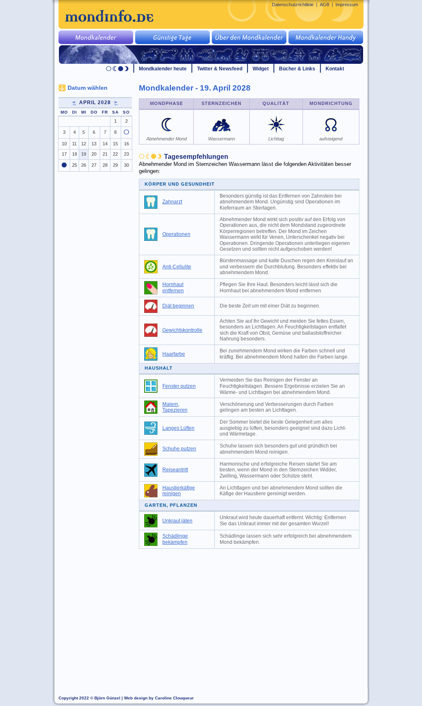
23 (126, 153)
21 (105, 153)
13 (93, 143)
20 (93, 153)
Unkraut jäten (177, 521)
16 (126, 143)
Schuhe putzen (179, 449)
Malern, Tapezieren (175, 407)
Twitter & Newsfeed (219, 69)
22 (115, 153)
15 (115, 143)
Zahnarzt (172, 202)
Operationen (176, 234)
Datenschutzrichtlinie (293, 4)
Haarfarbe (173, 354)
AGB (324, 4)
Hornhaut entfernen (173, 288)
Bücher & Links (297, 69)
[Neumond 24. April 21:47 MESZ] (64, 165)
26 (83, 165)
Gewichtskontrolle (182, 330)
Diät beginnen (178, 306)
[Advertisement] (254, 614)
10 (64, 143)
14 (105, 143)
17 (64, 153)
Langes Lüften (178, 428)
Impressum (346, 4)
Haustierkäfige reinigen (178, 491)
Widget (261, 69)
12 (83, 143)
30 (126, 165)
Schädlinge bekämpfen (175, 539)
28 (105, 165)
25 (74, 165)
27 (93, 165)
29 (115, 165)
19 (83, 153)
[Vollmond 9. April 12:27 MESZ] (126, 132)
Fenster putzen (179, 386)
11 (74, 143)
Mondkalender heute (163, 69)
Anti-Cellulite (176, 267)
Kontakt (335, 69)
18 (74, 153)
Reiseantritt (175, 470)
